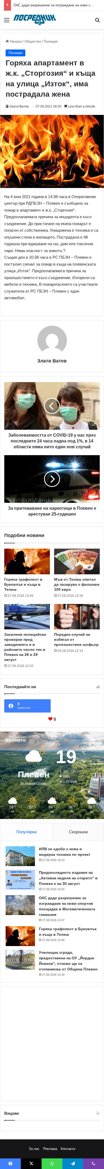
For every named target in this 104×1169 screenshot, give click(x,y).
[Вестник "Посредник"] (34, 20)
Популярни (26, 832)
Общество (33, 41)
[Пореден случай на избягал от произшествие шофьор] (77, 616)
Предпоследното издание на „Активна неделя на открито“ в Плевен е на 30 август (68, 878)
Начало (15, 41)
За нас (34, 1149)
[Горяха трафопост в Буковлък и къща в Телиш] (27, 561)
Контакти (68, 1149)
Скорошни (78, 832)
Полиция (51, 41)
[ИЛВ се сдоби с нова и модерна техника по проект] (20, 856)
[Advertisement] (52, 1043)
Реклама (50, 1149)
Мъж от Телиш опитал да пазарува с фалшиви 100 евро (76, 584)
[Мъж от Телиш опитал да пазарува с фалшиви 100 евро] (77, 561)
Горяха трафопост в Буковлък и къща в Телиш (23, 584)
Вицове (11, 1113)
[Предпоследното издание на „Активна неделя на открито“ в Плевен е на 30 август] (20, 880)
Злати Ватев (19, 106)
